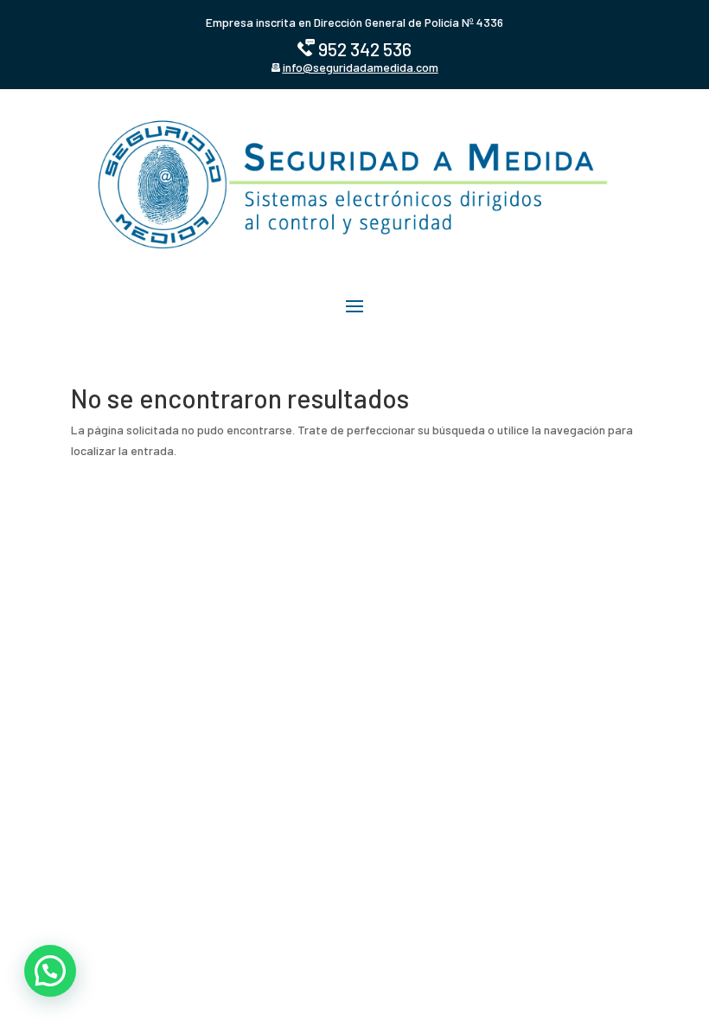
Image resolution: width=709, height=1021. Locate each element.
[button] (50, 971)
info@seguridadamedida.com (360, 67)
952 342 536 (365, 49)
